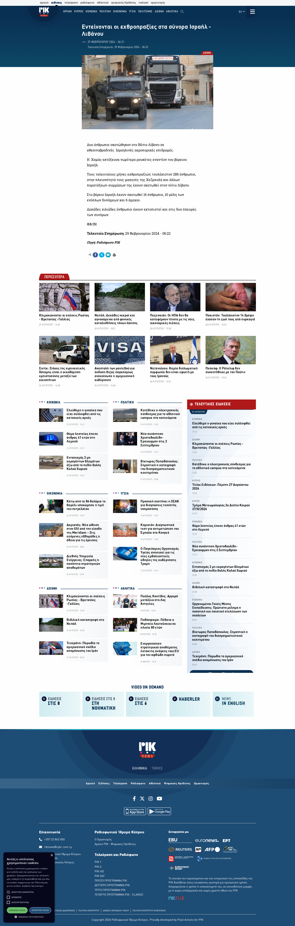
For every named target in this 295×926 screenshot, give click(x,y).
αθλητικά (103, 3)
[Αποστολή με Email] (108, 254)
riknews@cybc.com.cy (58, 847)
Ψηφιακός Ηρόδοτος (177, 783)
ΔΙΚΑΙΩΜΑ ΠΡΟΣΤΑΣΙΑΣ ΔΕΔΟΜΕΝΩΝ (58, 911)
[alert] (29, 887)
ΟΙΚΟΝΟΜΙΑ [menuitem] (120, 11)
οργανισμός (158, 3)
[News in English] (233, 704)
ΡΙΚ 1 (98, 862)
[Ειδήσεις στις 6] (146, 704)
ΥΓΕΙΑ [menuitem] (132, 11)
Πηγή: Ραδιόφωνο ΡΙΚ (103, 242)
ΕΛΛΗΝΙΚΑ (139, 768)
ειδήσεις (56, 3)
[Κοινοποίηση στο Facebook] (95, 254)
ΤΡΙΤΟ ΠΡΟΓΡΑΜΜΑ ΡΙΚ (110, 890)
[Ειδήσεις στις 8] (60, 704)
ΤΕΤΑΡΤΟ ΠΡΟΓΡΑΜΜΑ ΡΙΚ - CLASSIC (119, 895)
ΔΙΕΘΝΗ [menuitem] (159, 11)
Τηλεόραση (120, 783)
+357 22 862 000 (54, 839)
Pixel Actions (185, 920)
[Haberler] (190, 704)
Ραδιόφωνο (138, 783)
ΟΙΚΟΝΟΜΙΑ (54, 493)
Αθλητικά (155, 783)
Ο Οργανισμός (103, 839)
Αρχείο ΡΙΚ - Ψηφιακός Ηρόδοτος (115, 844)
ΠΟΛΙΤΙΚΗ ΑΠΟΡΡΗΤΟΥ (88, 911)
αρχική (44, 3)
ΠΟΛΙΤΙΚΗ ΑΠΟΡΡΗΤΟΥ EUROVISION (149, 911)
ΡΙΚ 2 (98, 867)
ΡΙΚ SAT (100, 876)
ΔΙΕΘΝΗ (207, 53)
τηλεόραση (71, 3)
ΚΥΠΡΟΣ (196, 480)
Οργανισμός (201, 783)
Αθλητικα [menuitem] (172, 11)
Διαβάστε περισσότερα (32, 886)
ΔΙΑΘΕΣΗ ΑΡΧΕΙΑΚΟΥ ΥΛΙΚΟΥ (116, 911)
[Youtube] (159, 799)
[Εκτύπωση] (114, 255)
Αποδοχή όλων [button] (17, 910)
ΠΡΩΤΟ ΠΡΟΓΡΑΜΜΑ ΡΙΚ (111, 881)
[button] (8, 892)
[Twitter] (142, 799)
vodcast (143, 3)
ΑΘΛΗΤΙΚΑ (128, 588)
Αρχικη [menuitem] (67, 11)
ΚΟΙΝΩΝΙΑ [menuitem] (91, 11)
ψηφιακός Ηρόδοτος (123, 3)
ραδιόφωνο (87, 3)
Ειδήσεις (104, 783)
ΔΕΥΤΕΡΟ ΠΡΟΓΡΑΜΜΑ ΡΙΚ (112, 885)
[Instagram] (150, 799)
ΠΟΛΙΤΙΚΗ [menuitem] (105, 11)
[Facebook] (134, 799)
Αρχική (90, 783)
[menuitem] (182, 11)
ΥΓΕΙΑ (125, 493)
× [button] (51, 855)
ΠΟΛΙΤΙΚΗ (127, 402)
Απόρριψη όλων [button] (40, 910)
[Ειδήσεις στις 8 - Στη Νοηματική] (103, 704)
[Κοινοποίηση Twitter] (101, 254)
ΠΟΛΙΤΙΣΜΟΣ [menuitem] (145, 11)
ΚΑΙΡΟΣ (196, 501)
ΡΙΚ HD (99, 871)
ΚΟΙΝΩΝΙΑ (53, 402)
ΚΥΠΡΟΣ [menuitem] (78, 11)
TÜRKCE (157, 768)
